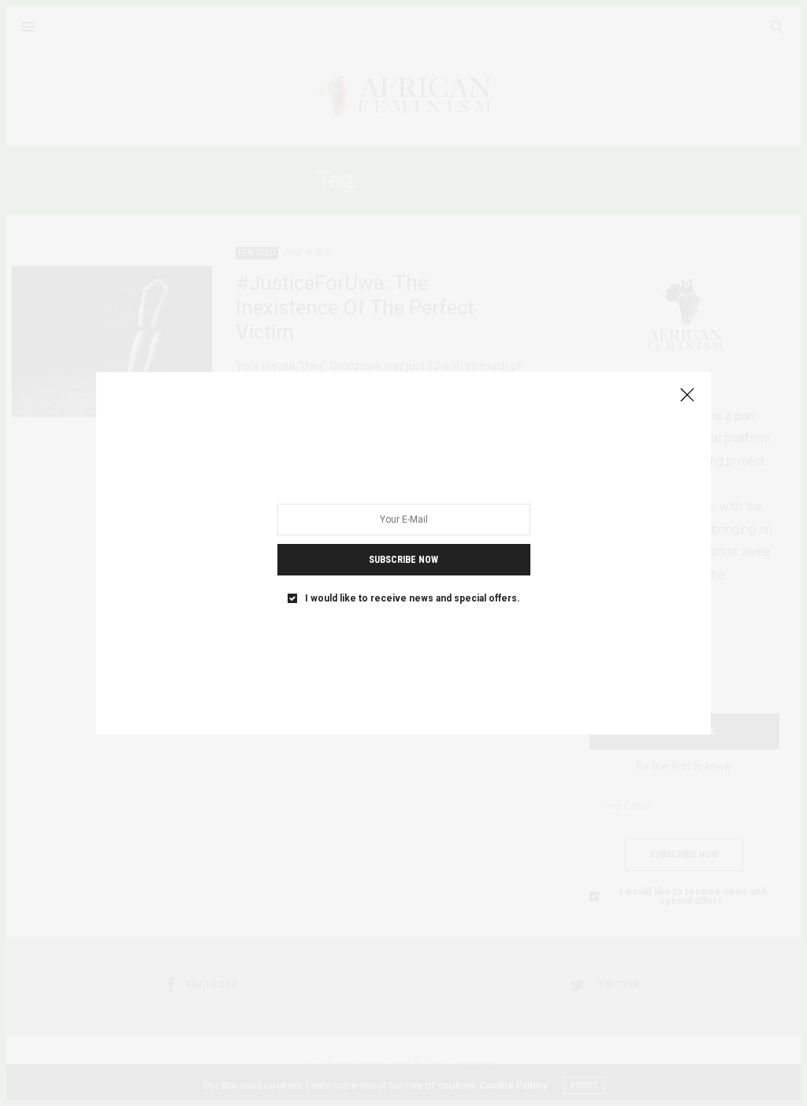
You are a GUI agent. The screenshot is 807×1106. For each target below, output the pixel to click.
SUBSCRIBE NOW (403, 558)
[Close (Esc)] (687, 395)
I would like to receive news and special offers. (412, 597)
